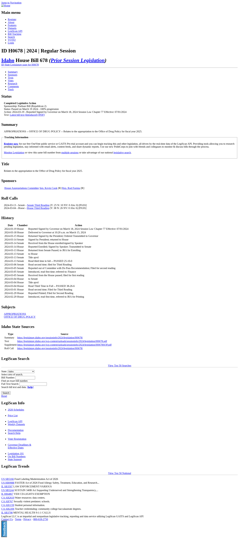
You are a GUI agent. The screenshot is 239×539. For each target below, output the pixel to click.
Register (12, 19)
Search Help (14, 433)
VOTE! (12, 39)
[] (30, 387)
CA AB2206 (7, 509)
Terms (18, 519)
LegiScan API (15, 31)
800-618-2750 (40, 519)
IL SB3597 (7, 486)
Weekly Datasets (16, 424)
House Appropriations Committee (21, 188)
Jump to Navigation (11, 2)
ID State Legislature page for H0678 (20, 64)
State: (4, 371)
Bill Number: (8, 377)
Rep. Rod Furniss (71, 188)
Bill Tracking (14, 34)
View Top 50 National (119, 473)
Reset (4, 396)
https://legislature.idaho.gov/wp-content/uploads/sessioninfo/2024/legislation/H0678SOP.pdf (64, 344)
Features (12, 25)
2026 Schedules (16, 409)
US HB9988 (7, 482)
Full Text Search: (10, 383)
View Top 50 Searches (119, 365)
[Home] (5, 5)
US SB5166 (7, 479)
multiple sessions (70, 152)
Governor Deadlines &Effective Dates (19, 446)
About (11, 22)
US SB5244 (7, 490)
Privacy (27, 519)
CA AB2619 (7, 497)
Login (11, 42)
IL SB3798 (7, 512)
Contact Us (7, 519)
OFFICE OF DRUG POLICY (20, 316)
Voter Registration (17, 439)
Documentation (16, 430)
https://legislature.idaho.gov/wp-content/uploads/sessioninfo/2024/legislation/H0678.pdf (62, 341)
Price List (13, 415)
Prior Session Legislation (78, 60)
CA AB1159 (7, 505)
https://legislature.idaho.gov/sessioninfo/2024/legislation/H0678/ (50, 337)
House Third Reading (38, 208)
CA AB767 (7, 501)
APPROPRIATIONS (15, 314)
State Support (15, 459)
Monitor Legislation (14, 152)
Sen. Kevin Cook (48, 188)
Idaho (7, 60)
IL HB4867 (7, 494)
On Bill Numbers (17, 456)
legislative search (122, 152)
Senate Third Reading (38, 205)
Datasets (12, 28)
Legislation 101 (16, 453)
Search (11, 37)
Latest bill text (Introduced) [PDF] (27, 114)
